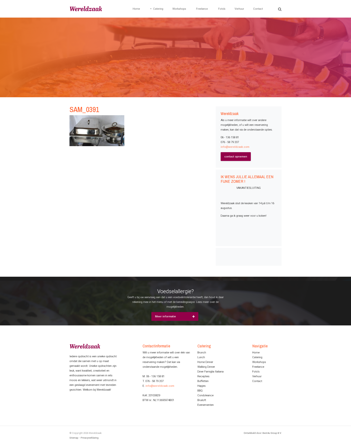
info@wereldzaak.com (235, 147)
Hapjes (201, 386)
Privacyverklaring (90, 438)
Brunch (201, 353)
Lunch (201, 357)
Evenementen (205, 405)
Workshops (179, 9)
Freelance (202, 9)
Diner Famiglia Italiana (210, 372)
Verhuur (239, 9)
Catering (158, 9)
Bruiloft (201, 400)
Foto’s (221, 9)
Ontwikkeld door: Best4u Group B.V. (263, 433)
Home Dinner (205, 362)
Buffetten (203, 381)
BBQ (200, 391)
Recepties (203, 376)
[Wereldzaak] (85, 9)
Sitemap (73, 438)
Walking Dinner (206, 367)
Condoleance (205, 395)
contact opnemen (235, 157)
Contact (258, 9)
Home (136, 9)
